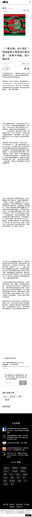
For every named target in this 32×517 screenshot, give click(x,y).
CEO (25, 481)
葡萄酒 (25, 474)
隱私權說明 (19, 504)
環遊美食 (15, 468)
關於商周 (5, 504)
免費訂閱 (23, 383)
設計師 (6, 484)
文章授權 (26, 504)
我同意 (28, 515)
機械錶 (23, 471)
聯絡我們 (12, 507)
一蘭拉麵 (6, 400)
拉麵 (19, 396)
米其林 (18, 474)
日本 (5, 396)
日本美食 (12, 396)
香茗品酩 (15, 471)
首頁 (24, 10)
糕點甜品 (23, 468)
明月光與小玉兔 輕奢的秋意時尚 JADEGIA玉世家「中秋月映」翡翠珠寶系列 (17, 455)
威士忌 (6, 477)
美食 (28, 10)
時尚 (18, 477)
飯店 (5, 481)
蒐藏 (19, 481)
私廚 (11, 474)
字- (4, 69)
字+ (8, 69)
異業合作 (12, 504)
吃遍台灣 (6, 468)
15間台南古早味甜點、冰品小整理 (17, 443)
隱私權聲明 (21, 511)
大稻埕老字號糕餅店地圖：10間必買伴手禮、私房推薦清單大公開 (18, 449)
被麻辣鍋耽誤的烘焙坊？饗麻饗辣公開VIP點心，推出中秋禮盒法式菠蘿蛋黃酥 (18, 430)
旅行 (24, 477)
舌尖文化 (6, 471)
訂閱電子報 (19, 507)
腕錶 (5, 474)
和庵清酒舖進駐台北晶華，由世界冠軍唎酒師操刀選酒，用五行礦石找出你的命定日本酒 (17, 437)
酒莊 (12, 477)
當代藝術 (12, 481)
